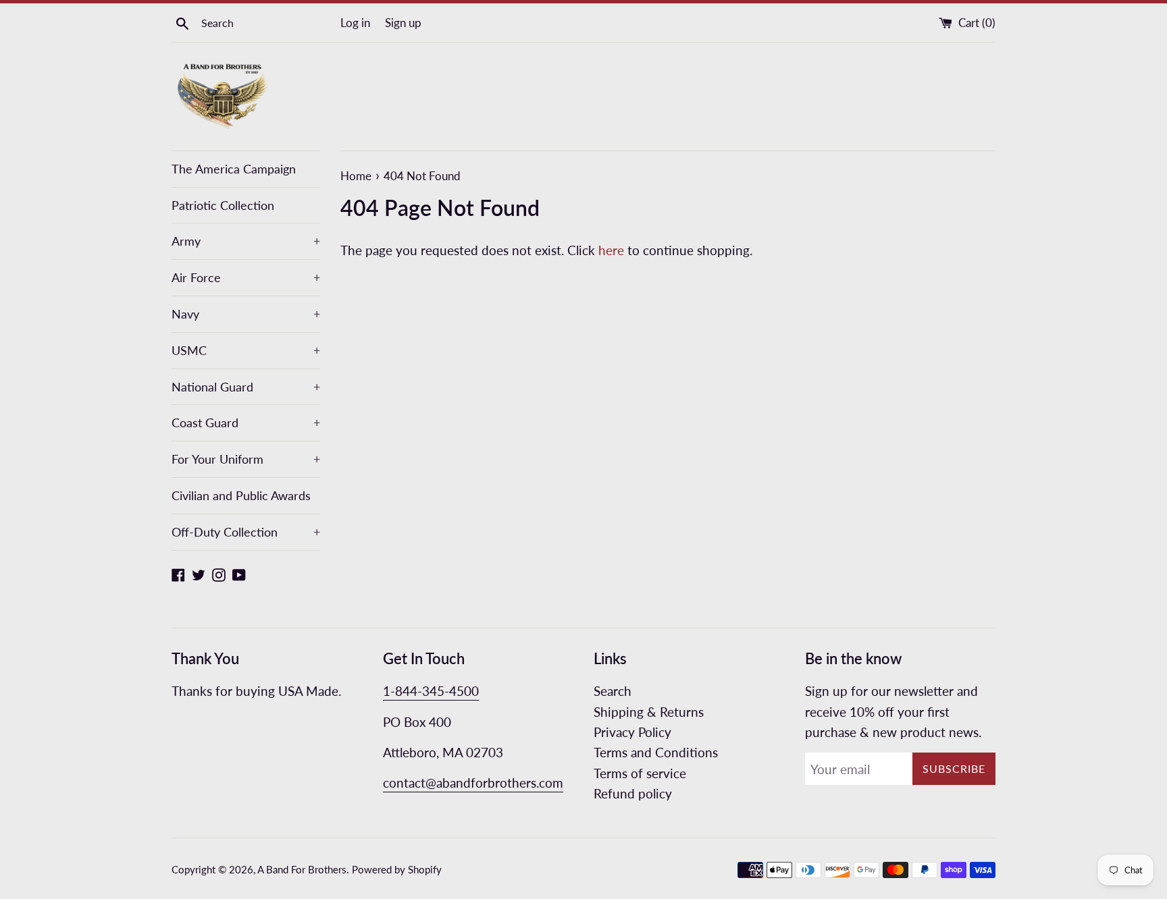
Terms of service (640, 773)
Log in (355, 23)
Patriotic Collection (223, 205)
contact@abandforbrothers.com (473, 782)
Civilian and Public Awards (241, 495)
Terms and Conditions (656, 752)
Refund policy (633, 793)
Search (612, 691)
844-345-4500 (437, 691)
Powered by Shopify (397, 869)
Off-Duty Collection (246, 531)
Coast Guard (246, 422)
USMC (246, 350)
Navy (246, 313)
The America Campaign (234, 168)
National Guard (246, 386)
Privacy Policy (632, 732)
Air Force (246, 277)
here (611, 250)
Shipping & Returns (649, 711)
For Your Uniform (246, 459)
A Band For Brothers (301, 869)
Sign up (403, 23)
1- (389, 691)
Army (246, 241)
